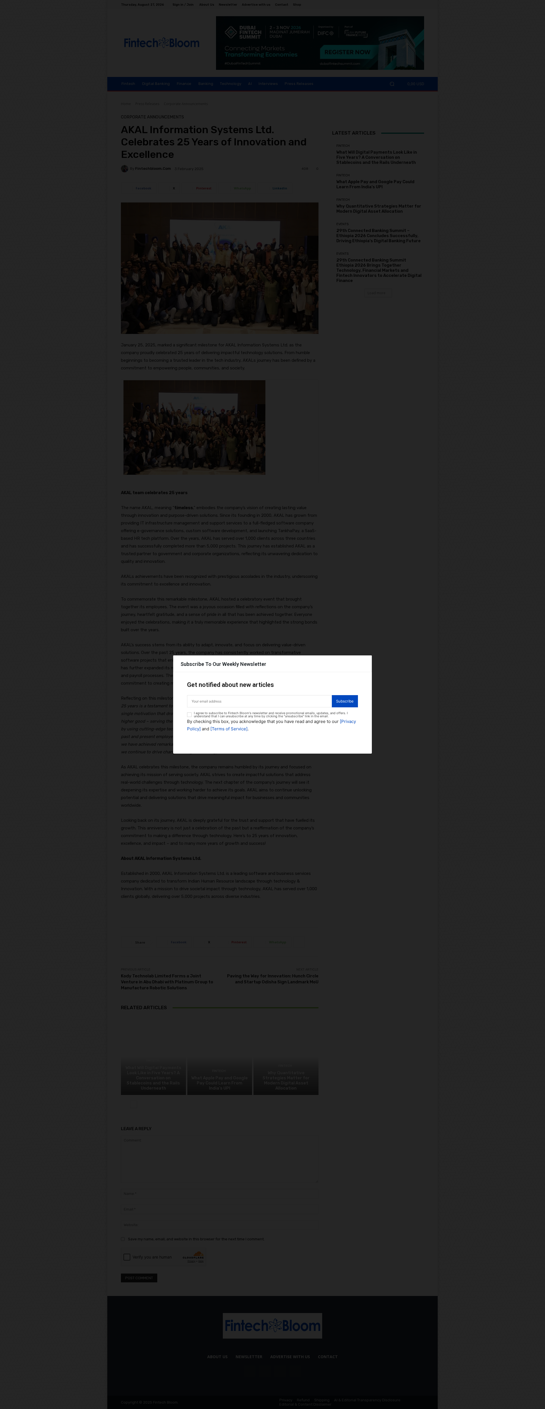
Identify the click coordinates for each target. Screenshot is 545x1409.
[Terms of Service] (229, 728)
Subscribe (345, 701)
